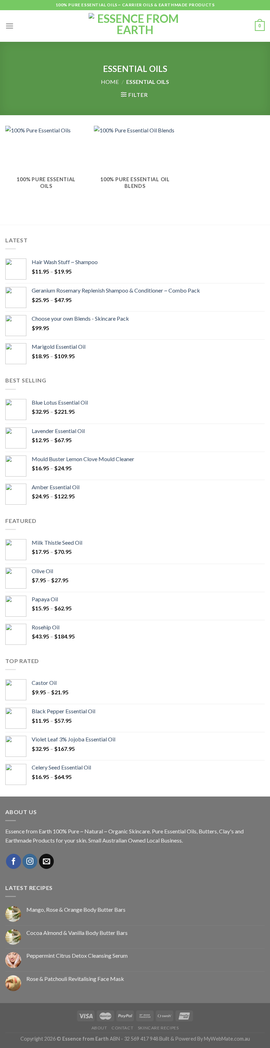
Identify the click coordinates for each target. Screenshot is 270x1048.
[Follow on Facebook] (13, 861)
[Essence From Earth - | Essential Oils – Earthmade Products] (135, 26)
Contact (122, 1027)
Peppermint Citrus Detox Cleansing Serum (77, 955)
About (99, 1027)
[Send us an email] (46, 861)
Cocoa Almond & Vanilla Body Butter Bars (77, 932)
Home (110, 81)
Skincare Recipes (158, 1027)
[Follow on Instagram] (30, 861)
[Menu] (9, 25)
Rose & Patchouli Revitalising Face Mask (75, 978)
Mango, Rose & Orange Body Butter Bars (76, 909)
